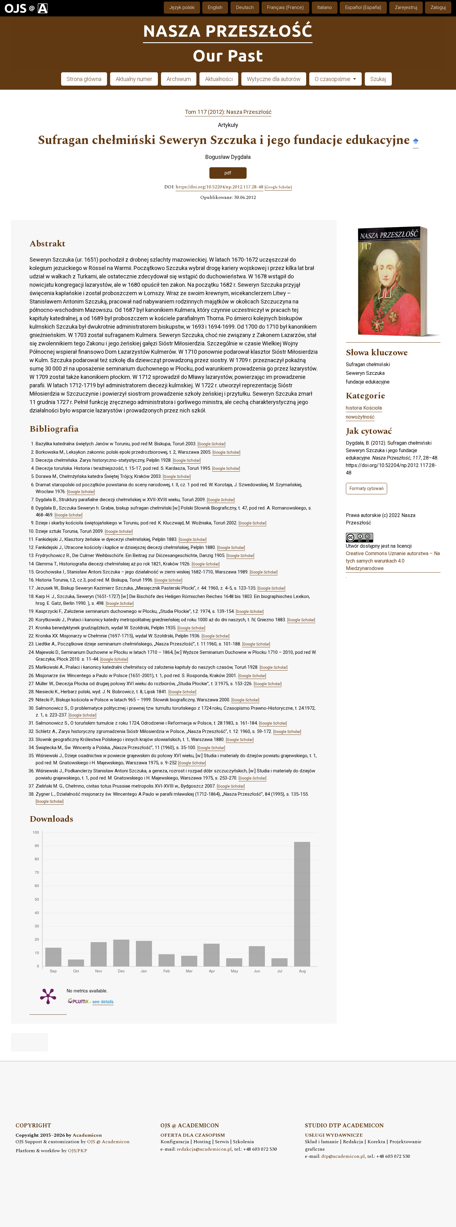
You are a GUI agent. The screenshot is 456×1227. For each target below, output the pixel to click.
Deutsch (245, 7)
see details (103, 1001)
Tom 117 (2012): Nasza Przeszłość (228, 112)
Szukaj (378, 79)
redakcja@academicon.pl (204, 1149)
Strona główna (84, 79)
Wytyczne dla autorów (274, 79)
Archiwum (179, 79)
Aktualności (219, 79)
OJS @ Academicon (108, 1141)
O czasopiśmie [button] (333, 79)
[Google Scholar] (415, 140)
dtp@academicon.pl (343, 1156)
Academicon (87, 1135)
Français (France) (285, 7)
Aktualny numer (134, 79)
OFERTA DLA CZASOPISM (192, 1135)
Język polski (181, 7)
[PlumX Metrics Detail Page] (48, 995)
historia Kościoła (364, 408)
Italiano (324, 7)
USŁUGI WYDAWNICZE (334, 1135)
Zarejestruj (406, 7)
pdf (228, 172)
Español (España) (363, 7)
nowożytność (360, 417)
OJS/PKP (77, 1150)
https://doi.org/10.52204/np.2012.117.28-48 (219, 187)
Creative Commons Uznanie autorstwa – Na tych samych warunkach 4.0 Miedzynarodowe (393, 561)
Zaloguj (438, 7)
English (215, 7)
